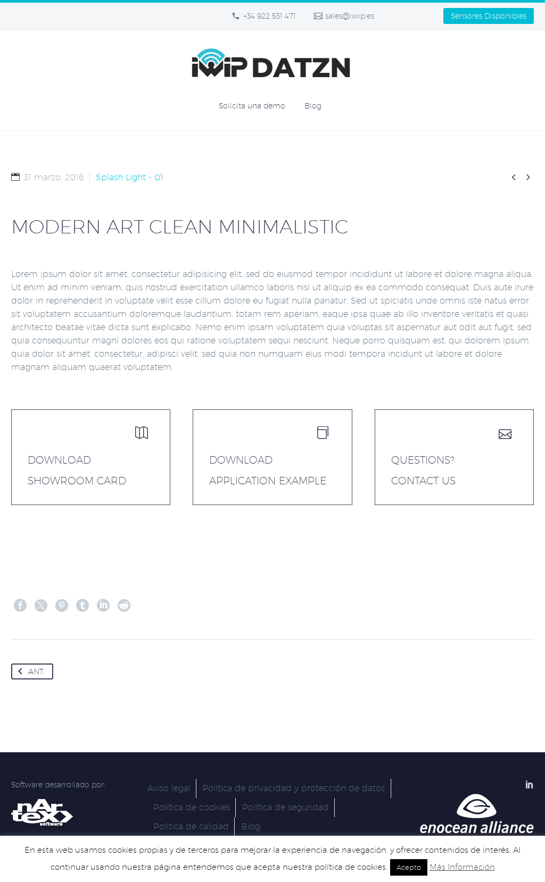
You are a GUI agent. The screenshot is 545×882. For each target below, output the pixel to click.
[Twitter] (41, 605)
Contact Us (423, 480)
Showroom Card (77, 480)
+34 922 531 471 (269, 16)
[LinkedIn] (103, 605)
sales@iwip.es (349, 16)
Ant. (36, 671)
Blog (312, 106)
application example (267, 480)
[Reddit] (124, 605)
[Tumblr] (82, 605)
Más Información (462, 866)
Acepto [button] (409, 867)
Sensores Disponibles (488, 16)
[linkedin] (529, 784)
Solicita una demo (252, 106)
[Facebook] (20, 605)
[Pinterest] (61, 605)
